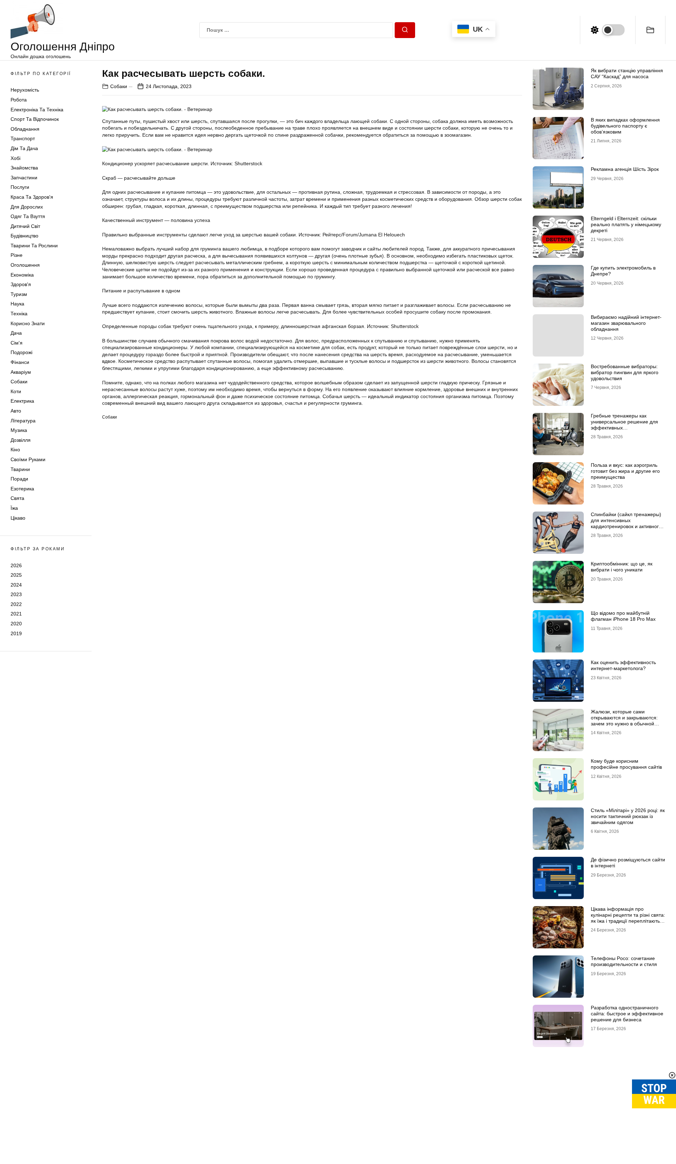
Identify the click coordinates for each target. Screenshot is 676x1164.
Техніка (19, 313)
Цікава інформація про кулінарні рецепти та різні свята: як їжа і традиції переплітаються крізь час (628, 917)
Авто (16, 411)
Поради (19, 479)
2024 (16, 585)
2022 (16, 604)
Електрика (22, 401)
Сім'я (17, 343)
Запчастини (24, 177)
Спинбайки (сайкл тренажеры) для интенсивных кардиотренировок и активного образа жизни (626, 523)
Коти (16, 391)
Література (23, 420)
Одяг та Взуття (28, 216)
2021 (16, 614)
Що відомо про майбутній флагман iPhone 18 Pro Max (623, 616)
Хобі (15, 158)
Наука (17, 304)
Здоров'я (21, 284)
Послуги (20, 187)
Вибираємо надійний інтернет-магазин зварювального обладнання (626, 323)
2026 (16, 565)
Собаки (19, 381)
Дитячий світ (25, 226)
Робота (19, 100)
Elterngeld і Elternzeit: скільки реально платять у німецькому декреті (626, 224)
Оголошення (25, 265)
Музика (19, 430)
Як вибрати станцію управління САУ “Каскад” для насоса (627, 73)
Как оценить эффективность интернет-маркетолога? (623, 665)
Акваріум (21, 372)
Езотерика (22, 488)
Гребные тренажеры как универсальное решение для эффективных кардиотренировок (624, 424)
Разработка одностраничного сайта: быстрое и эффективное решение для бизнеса (627, 1013)
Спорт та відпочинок (35, 119)
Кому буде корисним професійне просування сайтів (626, 764)
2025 (16, 575)
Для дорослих (27, 207)
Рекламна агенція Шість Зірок (625, 169)
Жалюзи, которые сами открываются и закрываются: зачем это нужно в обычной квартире (624, 720)
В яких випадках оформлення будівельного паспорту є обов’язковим (625, 126)
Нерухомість (25, 90)
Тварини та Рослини (34, 245)
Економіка (22, 275)
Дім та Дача (24, 148)
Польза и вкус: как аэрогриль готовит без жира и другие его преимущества (625, 471)
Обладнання (25, 129)
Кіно (15, 449)
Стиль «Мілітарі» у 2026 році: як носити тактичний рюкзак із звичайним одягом (628, 816)
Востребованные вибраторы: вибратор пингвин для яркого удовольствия (624, 372)
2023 (16, 594)
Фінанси (20, 362)
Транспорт (23, 138)
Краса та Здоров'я (32, 197)
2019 (16, 633)
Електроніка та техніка (37, 109)
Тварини (20, 469)
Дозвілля (21, 440)
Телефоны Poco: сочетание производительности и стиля (624, 961)
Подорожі (21, 352)
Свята (17, 498)
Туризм (19, 294)
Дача (16, 333)
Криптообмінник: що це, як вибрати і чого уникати (621, 566)
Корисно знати (28, 323)
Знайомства (24, 168)
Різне (17, 255)
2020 (16, 623)
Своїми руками (28, 459)
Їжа (14, 508)
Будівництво (24, 236)
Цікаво (18, 518)
